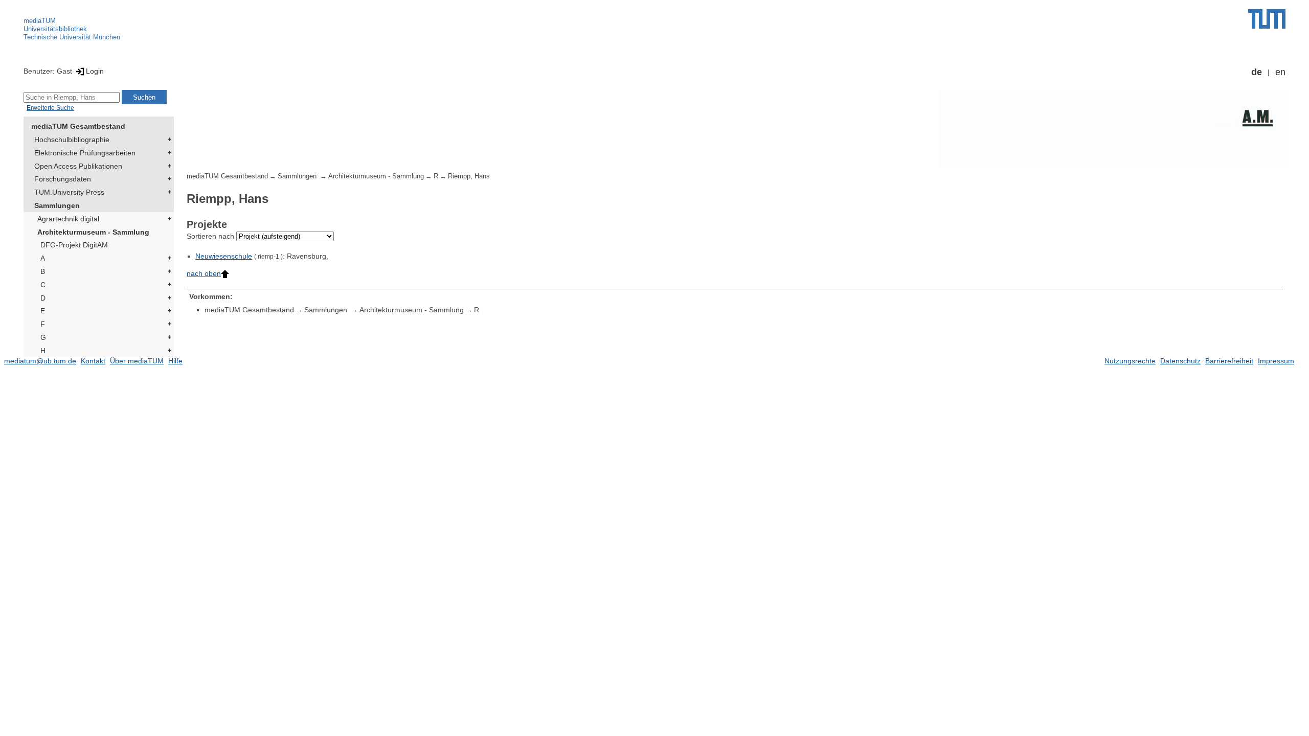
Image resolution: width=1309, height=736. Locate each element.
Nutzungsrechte (1130, 361)
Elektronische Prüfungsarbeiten (85, 153)
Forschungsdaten (62, 179)
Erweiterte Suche (50, 107)
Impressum (1276, 361)
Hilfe (175, 361)
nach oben (204, 273)
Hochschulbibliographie (71, 139)
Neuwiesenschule (223, 256)
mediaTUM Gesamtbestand (78, 126)
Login (95, 71)
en (1280, 72)
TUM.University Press (69, 192)
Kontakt (93, 361)
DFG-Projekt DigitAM (74, 245)
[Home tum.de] (1266, 19)
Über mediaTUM (137, 361)
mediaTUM (40, 21)
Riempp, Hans (469, 176)
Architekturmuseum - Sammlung (93, 232)
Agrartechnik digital (68, 219)
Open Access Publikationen (78, 166)
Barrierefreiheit (1229, 361)
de (1256, 72)
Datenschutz (1180, 361)
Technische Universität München (72, 37)
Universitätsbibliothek (55, 29)
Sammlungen (57, 205)
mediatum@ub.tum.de (40, 361)
